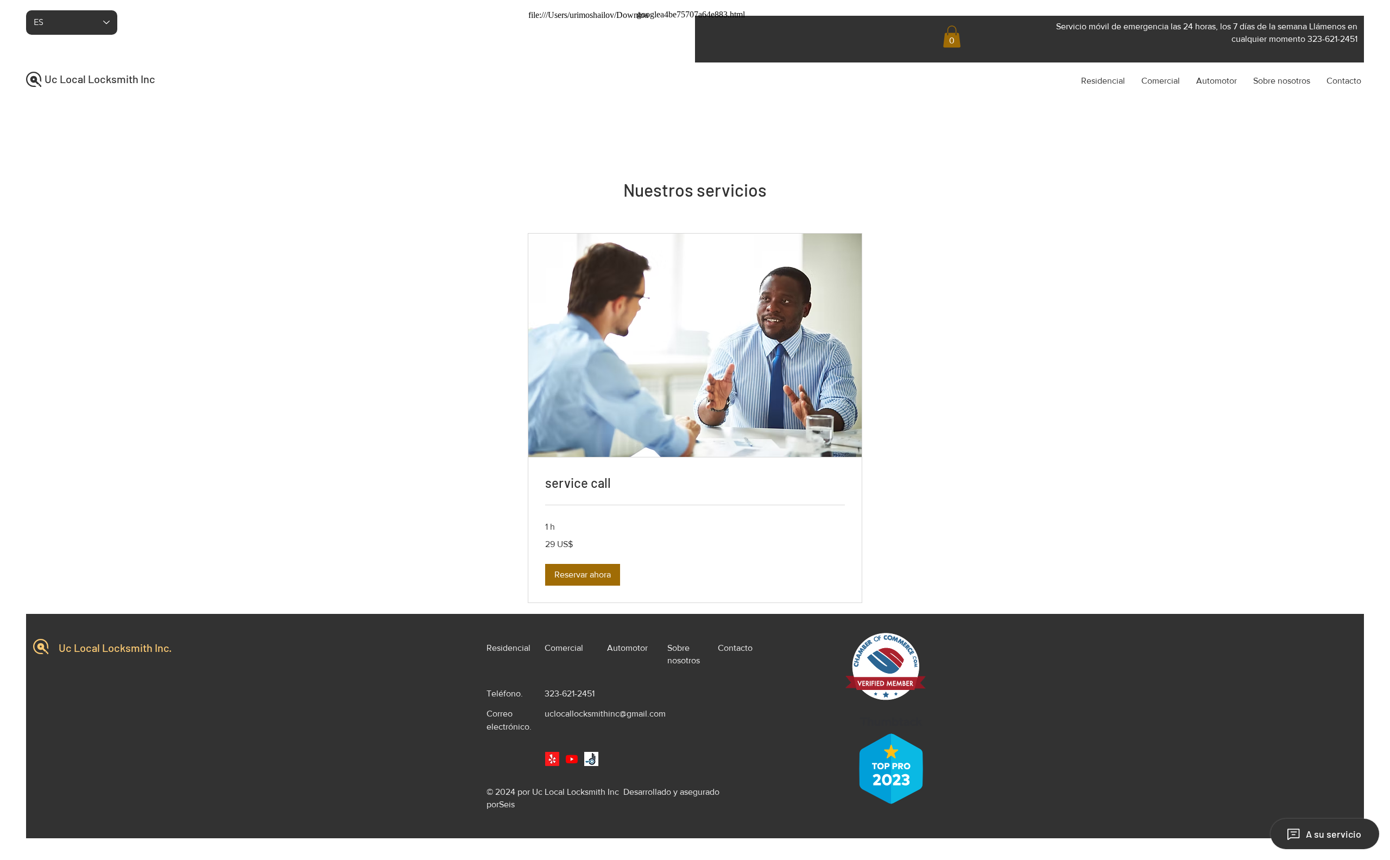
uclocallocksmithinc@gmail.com (605, 713)
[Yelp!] (552, 759)
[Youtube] (572, 759)
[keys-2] (591, 759)
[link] (695, 483)
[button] (952, 37)
